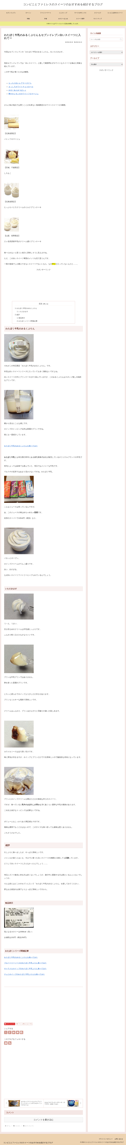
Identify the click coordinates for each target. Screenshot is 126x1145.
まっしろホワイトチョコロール (20, 87)
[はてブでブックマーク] (13, 1032)
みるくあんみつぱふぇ (17, 90)
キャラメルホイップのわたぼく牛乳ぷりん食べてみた (25, 969)
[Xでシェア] (5, 1032)
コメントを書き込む (43, 1119)
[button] (21, 1032)
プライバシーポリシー (106, 1139)
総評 (18, 314)
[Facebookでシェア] (9, 1032)
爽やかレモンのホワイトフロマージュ (23, 94)
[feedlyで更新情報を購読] (5, 1043)
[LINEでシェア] (17, 1032)
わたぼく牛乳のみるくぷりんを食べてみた (21, 446)
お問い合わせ (119, 1139)
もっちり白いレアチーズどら (20, 83)
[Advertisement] (43, 285)
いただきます (23, 311)
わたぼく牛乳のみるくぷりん (27, 308)
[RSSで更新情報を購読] (9, 1043)
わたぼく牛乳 (28, 1024)
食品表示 (22, 318)
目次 (40, 304)
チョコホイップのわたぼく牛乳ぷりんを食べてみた (24, 974)
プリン (20, 1024)
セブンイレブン (10, 1024)
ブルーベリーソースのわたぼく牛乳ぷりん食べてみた (25, 963)
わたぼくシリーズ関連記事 (28, 321)
